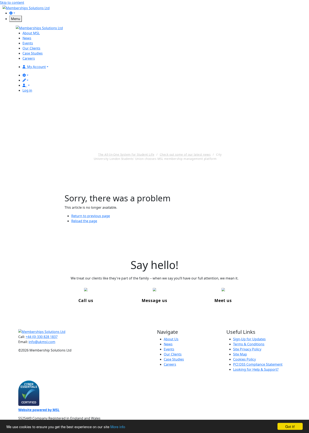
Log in (27, 90)
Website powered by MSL (38, 410)
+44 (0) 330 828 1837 (42, 336)
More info (117, 426)
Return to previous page (90, 216)
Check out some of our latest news (185, 154)
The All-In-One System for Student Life (126, 154)
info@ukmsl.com (42, 341)
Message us (154, 300)
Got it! (290, 426)
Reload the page (84, 221)
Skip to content (12, 2)
